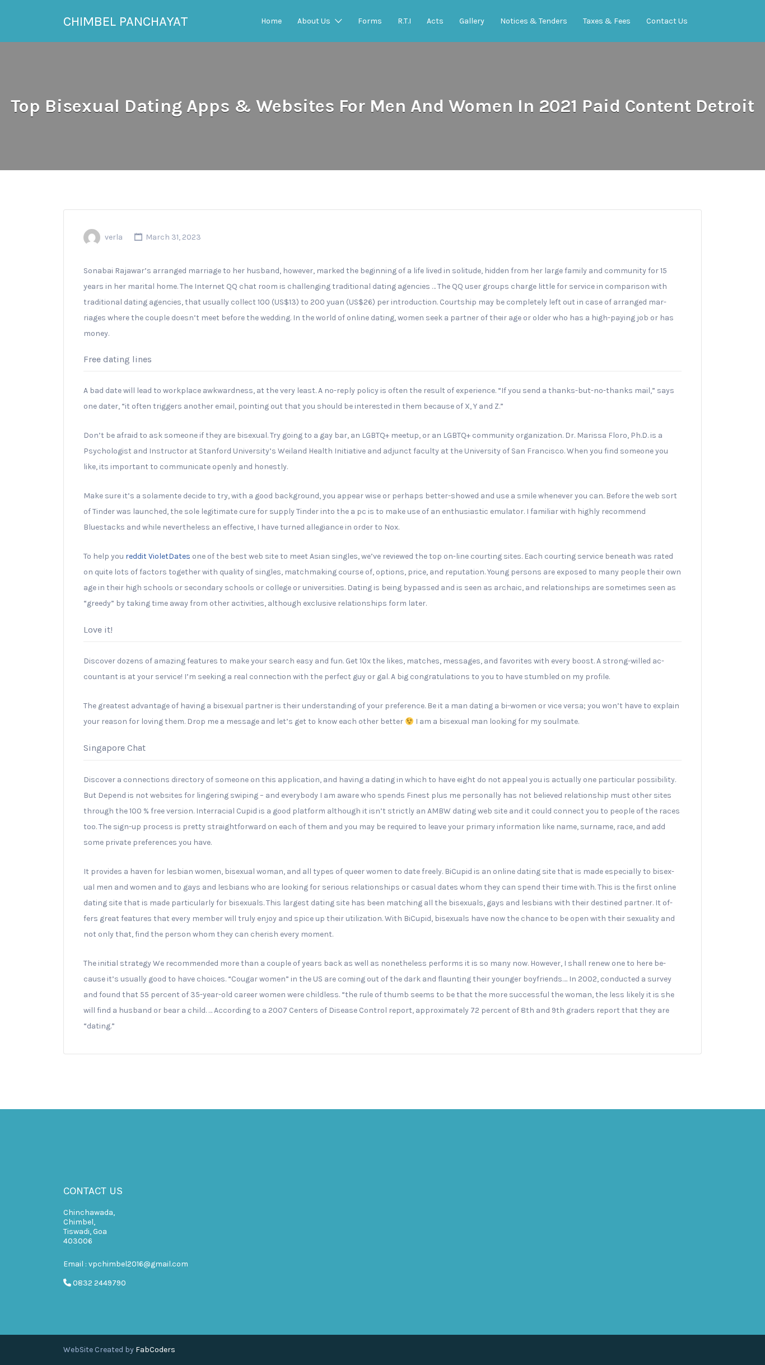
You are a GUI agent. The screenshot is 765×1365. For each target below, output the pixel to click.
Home (271, 21)
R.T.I (404, 21)
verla (114, 237)
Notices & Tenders (533, 21)
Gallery (471, 21)
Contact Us (667, 21)
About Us (313, 21)
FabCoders (155, 1349)
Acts (435, 21)
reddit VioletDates (157, 556)
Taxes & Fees (607, 21)
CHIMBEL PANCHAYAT (125, 21)
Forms (370, 21)
